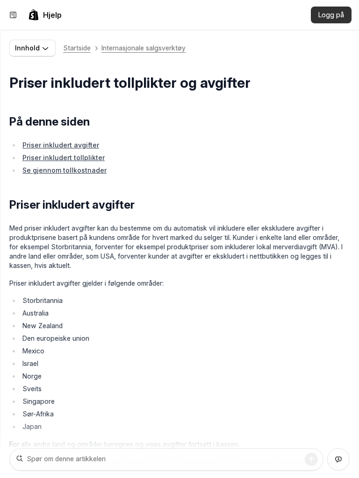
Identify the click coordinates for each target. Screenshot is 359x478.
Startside (77, 48)
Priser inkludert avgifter (60, 145)
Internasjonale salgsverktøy (143, 48)
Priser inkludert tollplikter (63, 158)
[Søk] (311, 459)
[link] (45, 15)
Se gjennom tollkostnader (64, 170)
